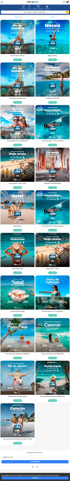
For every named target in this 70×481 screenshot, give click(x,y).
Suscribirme (35, 462)
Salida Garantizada (38, 9)
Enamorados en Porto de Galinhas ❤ (17, 141)
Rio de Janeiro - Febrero (17, 55)
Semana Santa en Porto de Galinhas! (52, 311)
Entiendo (35, 478)
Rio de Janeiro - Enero (52, 268)
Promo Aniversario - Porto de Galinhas (52, 141)
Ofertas (47, 9)
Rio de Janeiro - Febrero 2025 (17, 183)
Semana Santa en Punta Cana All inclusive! (52, 396)
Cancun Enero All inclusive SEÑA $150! (53, 354)
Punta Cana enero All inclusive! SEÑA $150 (17, 354)
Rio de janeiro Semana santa (17, 98)
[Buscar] (67, 12)
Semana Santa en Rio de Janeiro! (17, 396)
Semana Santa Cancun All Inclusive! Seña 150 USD (17, 439)
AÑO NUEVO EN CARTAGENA (52, 183)
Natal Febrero (17, 226)
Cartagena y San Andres (52, 98)
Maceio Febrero (52, 55)
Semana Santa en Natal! (18, 311)
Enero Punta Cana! (17, 268)
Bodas (29, 9)
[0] (67, 2)
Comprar (18, 60)
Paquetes (23, 9)
